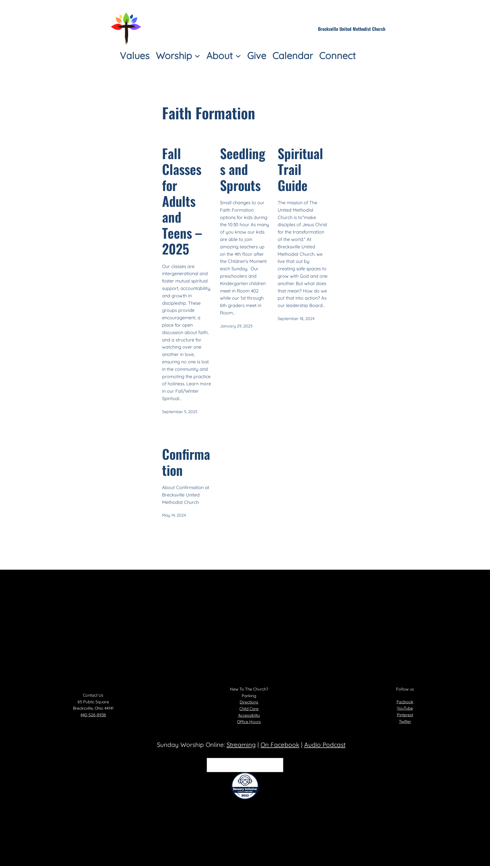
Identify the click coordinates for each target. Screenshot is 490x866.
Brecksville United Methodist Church (351, 29)
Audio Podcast (325, 744)
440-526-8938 (93, 714)
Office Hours (249, 721)
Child (244, 708)
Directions (249, 702)
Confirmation (186, 462)
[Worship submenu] (197, 55)
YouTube (405, 708)
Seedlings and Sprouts (242, 169)
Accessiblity (249, 715)
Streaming (241, 744)
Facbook (405, 701)
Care (254, 708)
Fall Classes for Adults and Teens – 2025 (182, 201)
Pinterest (405, 714)
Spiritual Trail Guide (300, 169)
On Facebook (280, 744)
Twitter (405, 721)
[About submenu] (238, 55)
